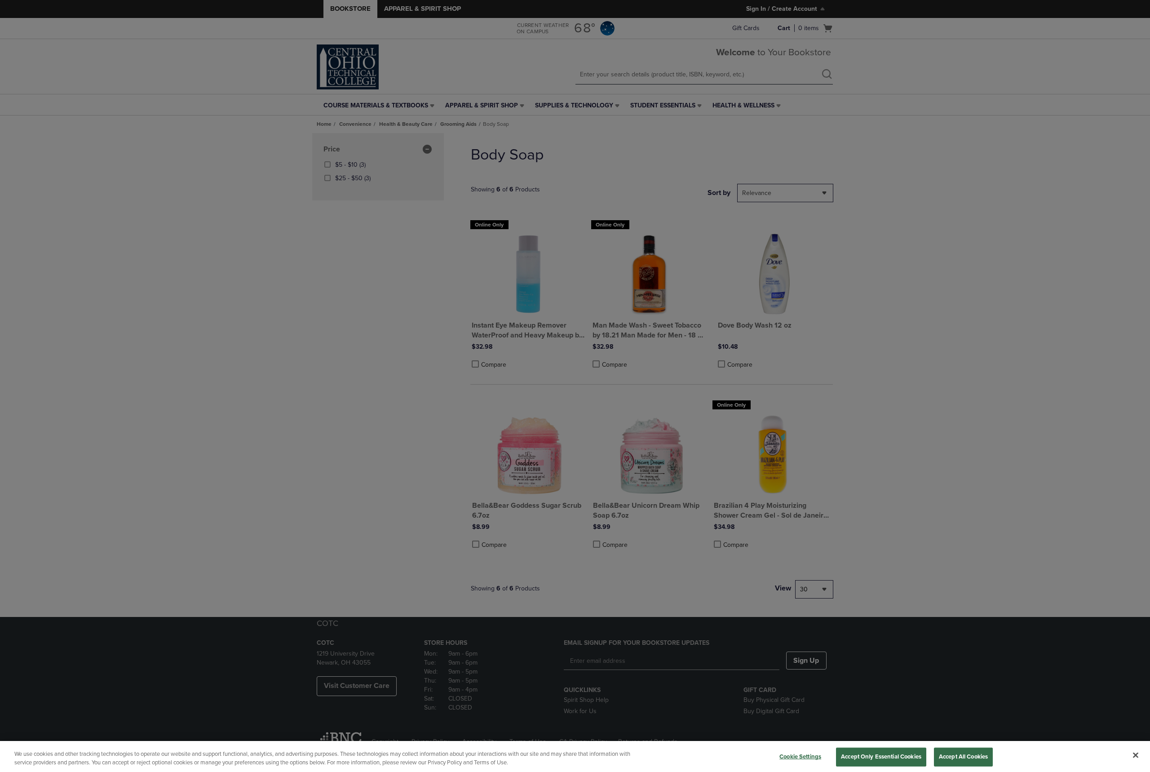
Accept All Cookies (963, 756)
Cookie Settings (800, 756)
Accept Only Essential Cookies (881, 756)
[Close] (1136, 755)
